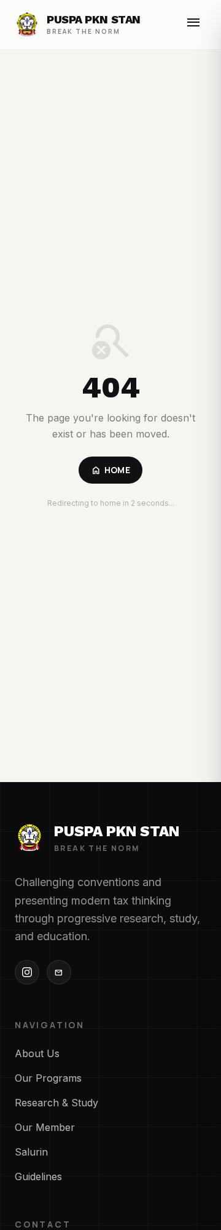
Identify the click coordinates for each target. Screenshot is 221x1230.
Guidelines (38, 1176)
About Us (37, 1053)
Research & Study (56, 1102)
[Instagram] (27, 972)
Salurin (31, 1152)
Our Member (45, 1127)
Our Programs (48, 1078)
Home (110, 470)
